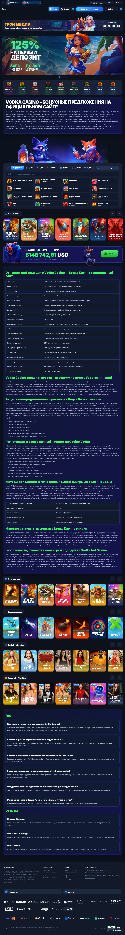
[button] (57, 77)
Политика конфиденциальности (70, 876)
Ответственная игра (70, 873)
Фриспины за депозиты (50, 877)
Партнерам (67, 879)
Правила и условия (70, 870)
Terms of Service (90, 878)
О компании (46, 870)
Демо (14, 235)
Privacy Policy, (115, 875)
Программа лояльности (50, 873)
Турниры (45, 875)
